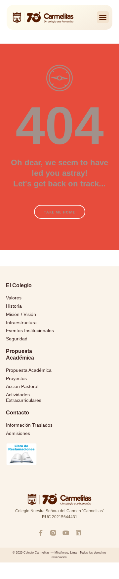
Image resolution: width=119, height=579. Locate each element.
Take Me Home (59, 212)
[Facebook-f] (41, 533)
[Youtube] (66, 533)
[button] (103, 17)
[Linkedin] (78, 533)
